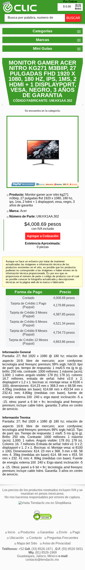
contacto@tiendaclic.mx (42, 559)
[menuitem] (28, 532)
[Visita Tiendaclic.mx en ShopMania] (43, 503)
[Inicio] (19, 6)
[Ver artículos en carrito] (70, 4)
